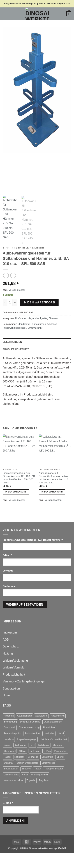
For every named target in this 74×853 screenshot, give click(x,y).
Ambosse (52, 324)
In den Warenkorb (39, 302)
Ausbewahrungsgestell (14, 327)
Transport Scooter (53, 768)
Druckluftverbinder (52, 721)
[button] (5, 13)
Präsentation (60, 751)
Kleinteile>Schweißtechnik (53, 739)
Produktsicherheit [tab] (16, 349)
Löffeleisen (43, 745)
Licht (32, 745)
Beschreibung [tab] (12, 342)
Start (7, 247)
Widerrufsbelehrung (15, 660)
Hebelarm (9, 739)
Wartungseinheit (39, 774)
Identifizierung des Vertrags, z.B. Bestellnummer (33, 539)
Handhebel (48, 733)
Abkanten (9, 715)
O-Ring (47, 751)
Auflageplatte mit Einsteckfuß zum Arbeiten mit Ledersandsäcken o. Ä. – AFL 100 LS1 (55, 478)
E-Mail (7, 555)
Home (6, 695)
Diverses (38, 247)
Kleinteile (21, 247)
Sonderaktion (11, 688)
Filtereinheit (49, 727)
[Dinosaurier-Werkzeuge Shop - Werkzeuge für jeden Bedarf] (37, 13)
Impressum (10, 632)
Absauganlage (24, 715)
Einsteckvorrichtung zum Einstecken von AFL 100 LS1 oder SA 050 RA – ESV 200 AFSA (19, 478)
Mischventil (10, 751)
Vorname (8, 570)
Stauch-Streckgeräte (27, 762)
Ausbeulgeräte (39, 318)
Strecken (26, 768)
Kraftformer (20, 745)
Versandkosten (17, 289)
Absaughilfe (41, 715)
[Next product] (6, 275)
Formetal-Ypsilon (12, 733)
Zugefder (31, 780)
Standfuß (8, 762)
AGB (6, 639)
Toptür (37, 768)
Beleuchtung (10, 721)
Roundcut (19, 756)
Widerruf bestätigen (24, 604)
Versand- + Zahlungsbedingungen (24, 681)
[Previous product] (13, 275)
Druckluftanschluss (30, 721)
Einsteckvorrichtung (29, 727)
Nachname (9, 586)
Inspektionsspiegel (26, 739)
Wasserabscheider (13, 780)
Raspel (7, 756)
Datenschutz (11, 646)
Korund (7, 745)
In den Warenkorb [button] (16, 492)
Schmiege (33, 756)
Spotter (60, 756)
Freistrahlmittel (32, 733)
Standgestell (24, 324)
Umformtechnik (23, 318)
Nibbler (22, 751)
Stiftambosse (39, 324)
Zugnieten (44, 780)
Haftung (8, 653)
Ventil (25, 774)
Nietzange (35, 751)
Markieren (58, 745)
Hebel (61, 733)
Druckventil (9, 727)
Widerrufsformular (14, 667)
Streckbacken (11, 768)
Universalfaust (11, 774)
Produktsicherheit (14, 674)
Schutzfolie (47, 756)
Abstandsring (57, 715)
